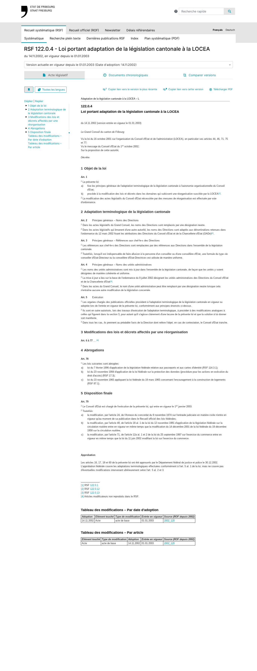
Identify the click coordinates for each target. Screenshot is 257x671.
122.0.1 (94, 485)
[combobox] (128, 64)
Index (134, 38)
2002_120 (169, 520)
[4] (98, 340)
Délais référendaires (140, 30)
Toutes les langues (53, 89)
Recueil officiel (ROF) (84, 30)
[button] (176, 11)
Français (218, 29)
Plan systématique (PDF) (161, 38)
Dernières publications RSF (106, 38)
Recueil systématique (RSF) (43, 30)
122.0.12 (95, 489)
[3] (111, 281)
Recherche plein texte (65, 38)
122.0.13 (95, 492)
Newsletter (112, 30)
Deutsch (230, 29)
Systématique (34, 38)
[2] (212, 233)
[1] (219, 193)
